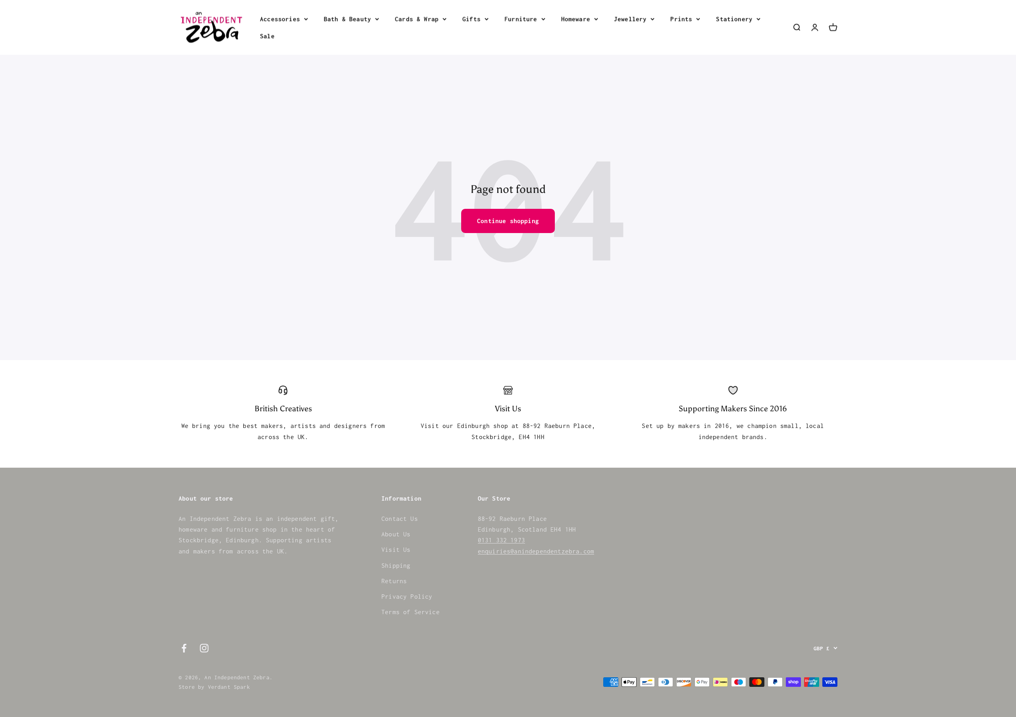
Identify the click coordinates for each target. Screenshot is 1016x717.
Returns (394, 580)
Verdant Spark (229, 687)
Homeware (575, 18)
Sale (267, 35)
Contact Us (399, 518)
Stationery (734, 18)
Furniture (520, 18)
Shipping (395, 565)
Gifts (471, 18)
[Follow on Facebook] (184, 648)
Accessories (280, 18)
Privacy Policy (406, 596)
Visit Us (395, 549)
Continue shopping (508, 220)
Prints (681, 18)
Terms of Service (410, 611)
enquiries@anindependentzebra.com (536, 551)
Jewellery (630, 18)
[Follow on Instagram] (204, 648)
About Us (395, 534)
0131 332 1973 (501, 540)
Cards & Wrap (417, 18)
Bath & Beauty (347, 18)
